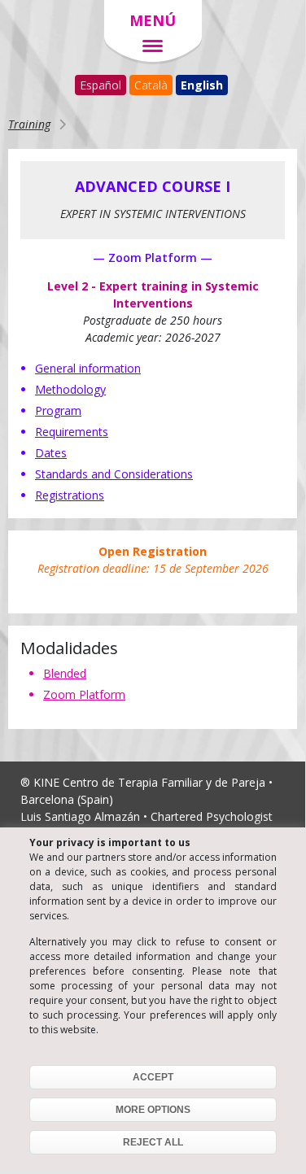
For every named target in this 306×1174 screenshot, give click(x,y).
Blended (64, 673)
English (202, 85)
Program (58, 410)
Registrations (69, 495)
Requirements (71, 431)
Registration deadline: (153, 559)
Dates (51, 452)
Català (151, 85)
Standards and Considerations (114, 474)
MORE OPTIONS (153, 1109)
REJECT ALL (153, 1142)
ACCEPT (153, 1077)
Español (100, 85)
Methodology (70, 389)
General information (88, 368)
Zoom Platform (84, 694)
